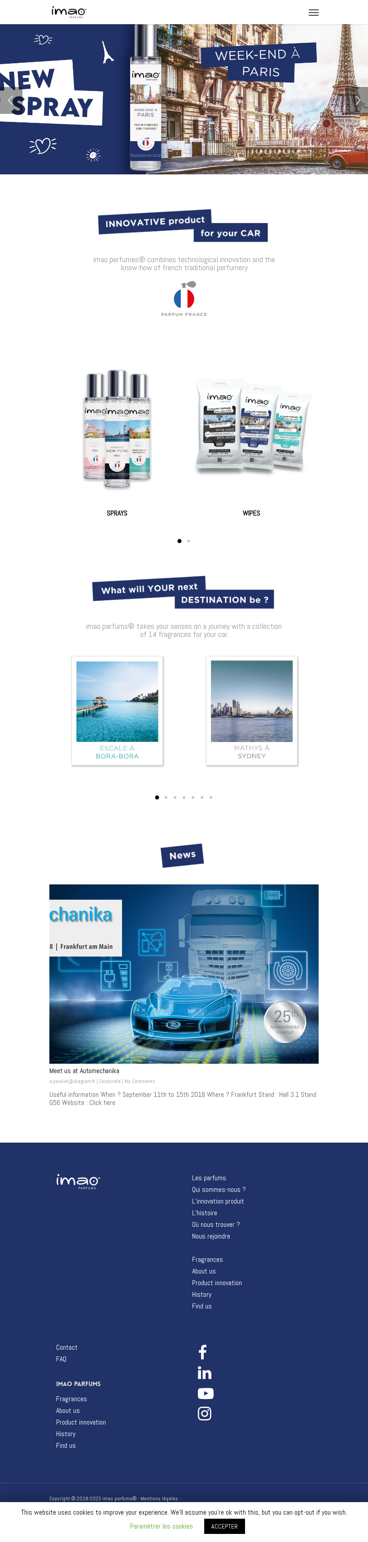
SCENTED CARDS (252, 515)
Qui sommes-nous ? (219, 1190)
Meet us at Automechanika (84, 1070)
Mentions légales (159, 1498)
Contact (67, 1347)
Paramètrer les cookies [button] (161, 1526)
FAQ (61, 1359)
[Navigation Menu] (314, 12)
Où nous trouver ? (216, 1225)
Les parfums (209, 1178)
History (201, 1295)
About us (204, 1271)
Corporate (110, 1081)
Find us (202, 1306)
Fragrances (207, 1260)
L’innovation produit (218, 1201)
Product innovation (217, 1283)
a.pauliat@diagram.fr (72, 1081)
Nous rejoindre (211, 1236)
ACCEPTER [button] (224, 1526)
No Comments (140, 1081)
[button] (179, 541)
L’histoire (204, 1213)
